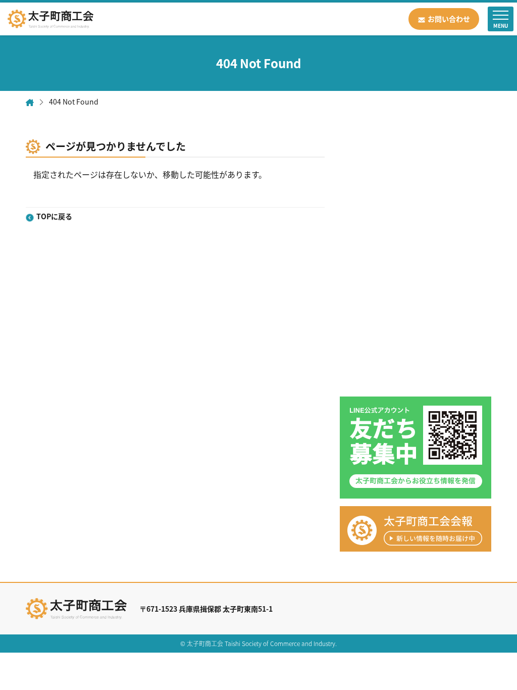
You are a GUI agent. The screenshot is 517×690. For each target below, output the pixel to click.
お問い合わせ (449, 19)
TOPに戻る (54, 217)
